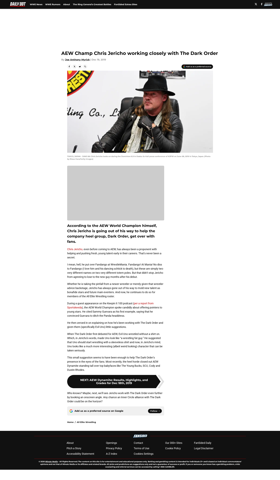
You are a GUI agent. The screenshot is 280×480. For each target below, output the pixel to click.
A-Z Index (111, 453)
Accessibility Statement (80, 453)
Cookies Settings (143, 453)
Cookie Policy (173, 448)
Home (70, 422)
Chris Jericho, (75, 249)
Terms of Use (141, 448)
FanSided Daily (202, 442)
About (66, 4)
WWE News (36, 4)
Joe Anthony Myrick (77, 59)
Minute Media (51, 461)
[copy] (85, 66)
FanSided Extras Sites (125, 4)
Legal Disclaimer (203, 448)
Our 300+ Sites (173, 442)
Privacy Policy (114, 448)
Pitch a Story (74, 448)
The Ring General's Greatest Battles (92, 4)
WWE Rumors (52, 4)
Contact (138, 442)
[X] (256, 4)
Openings (111, 442)
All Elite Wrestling (86, 422)
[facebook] (261, 4)
